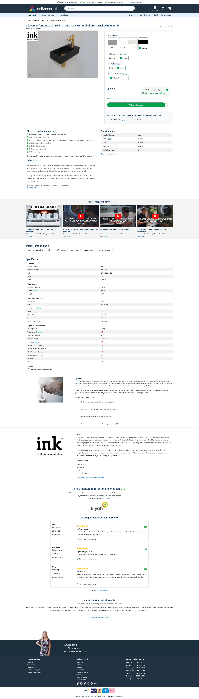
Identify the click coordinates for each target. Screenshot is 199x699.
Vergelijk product (168, 26)
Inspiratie (64, 15)
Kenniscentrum (53, 15)
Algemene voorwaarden (82, 696)
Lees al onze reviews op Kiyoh (98, 498)
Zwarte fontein (89, 250)
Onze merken (81, 680)
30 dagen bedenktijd (135, 2)
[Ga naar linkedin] (81, 683)
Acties (44, 15)
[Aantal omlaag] (115, 99)
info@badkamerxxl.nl (76, 651)
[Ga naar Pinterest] (91, 683)
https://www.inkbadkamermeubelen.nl (90, 478)
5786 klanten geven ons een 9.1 (92, 2)
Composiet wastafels (35, 250)
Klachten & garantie (34, 672)
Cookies (93, 696)
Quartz (124, 58)
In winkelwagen (137, 105)
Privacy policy (101, 696)
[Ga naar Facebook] (84, 683)
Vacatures (79, 675)
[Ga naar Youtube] (95, 683)
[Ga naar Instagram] (88, 683)
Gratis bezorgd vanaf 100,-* (115, 2)
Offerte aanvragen (33, 670)
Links (111, 68)
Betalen (30, 662)
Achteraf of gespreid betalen (68, 2)
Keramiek (112, 58)
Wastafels (37, 20)
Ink (49, 250)
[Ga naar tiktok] (78, 683)
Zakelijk (155, 15)
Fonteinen (45, 20)
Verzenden (31, 665)
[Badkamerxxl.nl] (43, 8)
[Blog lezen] (44, 216)
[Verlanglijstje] (163, 9)
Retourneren (31, 667)
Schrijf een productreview (100, 617)
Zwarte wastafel (104, 250)
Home (29, 20)
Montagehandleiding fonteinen (41, 369)
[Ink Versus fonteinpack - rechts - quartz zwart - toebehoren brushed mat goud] (62, 54)
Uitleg (125, 54)
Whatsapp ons (74, 648)
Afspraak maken (144, 15)
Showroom (133, 15)
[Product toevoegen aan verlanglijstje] (167, 105)
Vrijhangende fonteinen (58, 20)
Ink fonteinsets (61, 250)
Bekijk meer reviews (101, 590)
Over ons (79, 662)
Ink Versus (74, 250)
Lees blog (29, 236)
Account (155, 10)
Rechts (122, 68)
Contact (79, 667)
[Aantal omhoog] (123, 99)
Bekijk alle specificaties (109, 154)
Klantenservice (165, 15)
